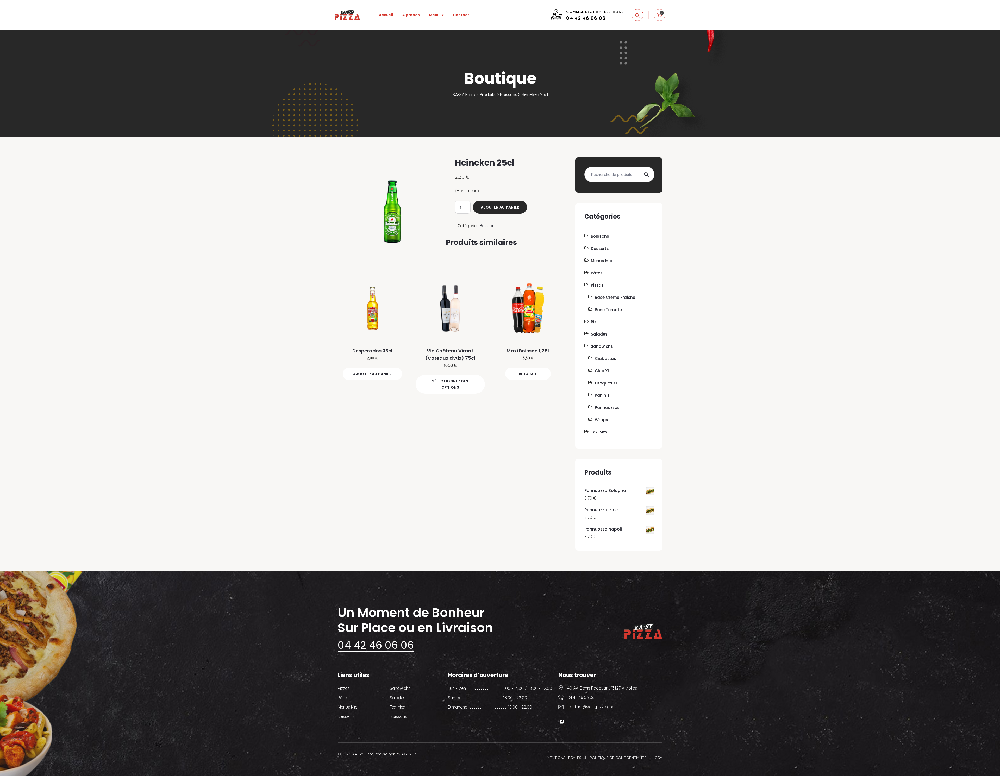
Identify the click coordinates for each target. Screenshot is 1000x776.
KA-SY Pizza (362, 754)
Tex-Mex (599, 432)
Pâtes (597, 273)
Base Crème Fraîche (615, 297)
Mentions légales (564, 757)
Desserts (600, 248)
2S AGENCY (406, 754)
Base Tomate (608, 309)
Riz (593, 322)
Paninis (602, 395)
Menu (434, 14)
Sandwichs (602, 346)
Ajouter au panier (500, 207)
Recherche (646, 174)
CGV (658, 757)
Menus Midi (602, 260)
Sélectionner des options (450, 384)
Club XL (602, 371)
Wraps (601, 419)
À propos (411, 14)
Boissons (488, 225)
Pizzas (597, 285)
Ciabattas (605, 358)
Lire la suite (528, 373)
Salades (599, 334)
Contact (461, 14)
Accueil (386, 14)
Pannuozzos (607, 407)
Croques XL (606, 383)
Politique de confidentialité (618, 757)
